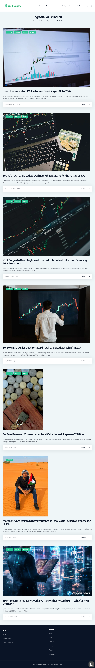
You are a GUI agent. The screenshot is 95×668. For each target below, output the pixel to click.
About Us (6, 634)
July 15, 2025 (8, 447)
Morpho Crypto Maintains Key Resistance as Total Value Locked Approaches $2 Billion (47, 523)
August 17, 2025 (9, 276)
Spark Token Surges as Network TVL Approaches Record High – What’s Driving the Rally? (46, 602)
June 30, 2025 (9, 617)
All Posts (42, 21)
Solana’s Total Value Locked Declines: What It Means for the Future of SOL (44, 175)
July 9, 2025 (8, 537)
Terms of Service (8, 643)
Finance (18, 32)
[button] (91, 664)
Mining (51, 646)
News (25, 32)
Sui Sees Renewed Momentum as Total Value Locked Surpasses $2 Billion (43, 434)
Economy (51, 642)
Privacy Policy (7, 638)
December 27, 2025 (10, 104)
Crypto (10, 32)
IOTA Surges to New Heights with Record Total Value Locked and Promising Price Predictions (45, 262)
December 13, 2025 (10, 189)
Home (35, 21)
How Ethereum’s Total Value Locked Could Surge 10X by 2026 (37, 91)
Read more (84, 104)
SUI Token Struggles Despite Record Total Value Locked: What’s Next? (42, 347)
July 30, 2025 (8, 361)
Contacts (52, 654)
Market (18, 117)
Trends (33, 32)
